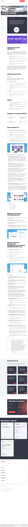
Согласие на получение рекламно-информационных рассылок (8, 489)
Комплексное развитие (3, 28)
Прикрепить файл (11, 409)
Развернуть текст (12, 525)
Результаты (2, 30)
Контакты (3, 461)
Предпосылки (2, 17)
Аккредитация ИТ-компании (4, 485)
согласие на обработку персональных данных (21, 411)
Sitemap (2, 486)
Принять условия (24, 525)
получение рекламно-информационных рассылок (21, 411)
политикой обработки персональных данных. (20, 413)
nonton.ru (12, 25)
